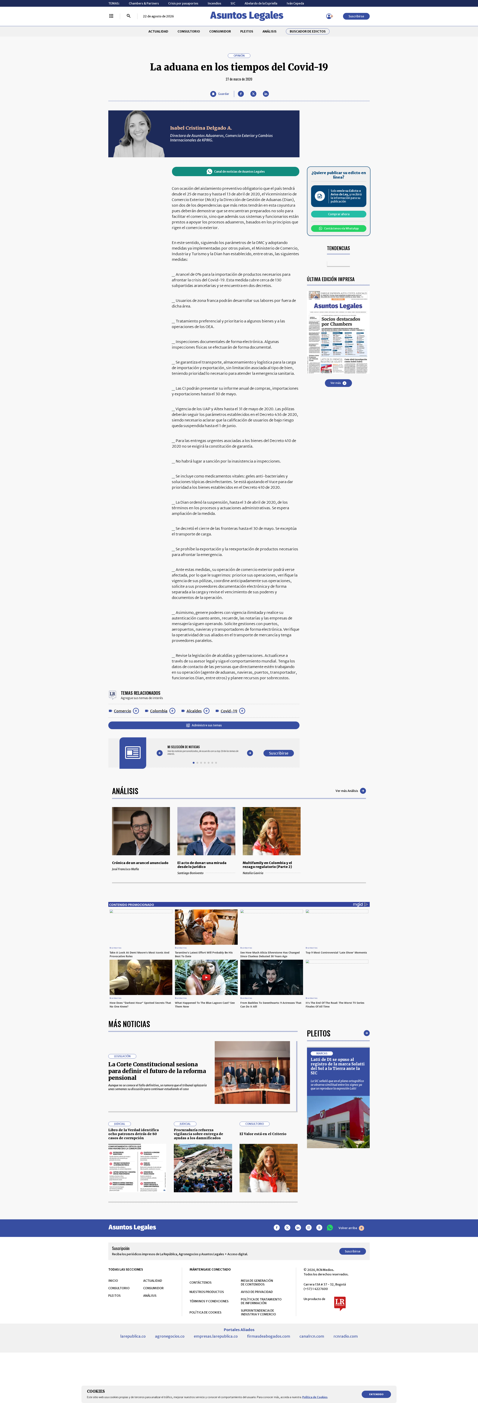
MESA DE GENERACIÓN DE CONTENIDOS (257, 1282)
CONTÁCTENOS (201, 1282)
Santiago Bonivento (190, 873)
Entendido (376, 1394)
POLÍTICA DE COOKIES (205, 1312)
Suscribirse (356, 16)
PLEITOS (246, 31)
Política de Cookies (315, 1397)
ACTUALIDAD (158, 31)
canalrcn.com (311, 1336)
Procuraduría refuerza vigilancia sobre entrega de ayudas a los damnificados (198, 1134)
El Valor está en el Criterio (263, 1134)
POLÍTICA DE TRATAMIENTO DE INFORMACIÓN (261, 1301)
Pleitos (318, 1033)
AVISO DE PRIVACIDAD (257, 1292)
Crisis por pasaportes (183, 3)
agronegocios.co (169, 1336)
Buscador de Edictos (308, 31)
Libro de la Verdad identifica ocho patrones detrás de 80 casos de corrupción (133, 1134)
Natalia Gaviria (253, 873)
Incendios (214, 3)
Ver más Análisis (347, 791)
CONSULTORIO (189, 31)
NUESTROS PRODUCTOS (207, 1292)
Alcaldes (194, 711)
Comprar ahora (339, 214)
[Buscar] (129, 16)
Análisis (125, 790)
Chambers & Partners (144, 3)
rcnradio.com (345, 1336)
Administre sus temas (207, 725)
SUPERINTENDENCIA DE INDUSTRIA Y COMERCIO (258, 1312)
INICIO (113, 1281)
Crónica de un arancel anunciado (140, 863)
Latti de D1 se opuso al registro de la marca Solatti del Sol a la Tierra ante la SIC (338, 1066)
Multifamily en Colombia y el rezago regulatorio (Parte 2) (267, 865)
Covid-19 (229, 711)
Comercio (122, 711)
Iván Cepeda (295, 3)
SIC (233, 3)
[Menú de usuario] (329, 16)
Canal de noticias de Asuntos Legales (239, 171)
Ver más (335, 383)
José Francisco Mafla (125, 869)
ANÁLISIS (270, 31)
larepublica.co (133, 1336)
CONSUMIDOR (220, 31)
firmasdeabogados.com (268, 1336)
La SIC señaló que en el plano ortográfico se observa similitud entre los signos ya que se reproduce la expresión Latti (337, 1084)
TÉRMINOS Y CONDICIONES (209, 1301)
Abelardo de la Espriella (261, 3)
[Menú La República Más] (111, 16)
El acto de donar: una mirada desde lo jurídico (201, 865)
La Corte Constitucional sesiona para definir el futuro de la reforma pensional (157, 1071)
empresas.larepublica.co (216, 1336)
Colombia (158, 711)
